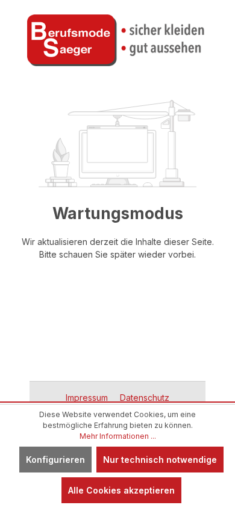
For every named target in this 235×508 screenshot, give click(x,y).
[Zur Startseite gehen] (117, 40)
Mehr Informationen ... (118, 436)
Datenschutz (144, 397)
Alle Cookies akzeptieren (121, 490)
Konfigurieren (55, 459)
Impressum (88, 397)
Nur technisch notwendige (160, 459)
